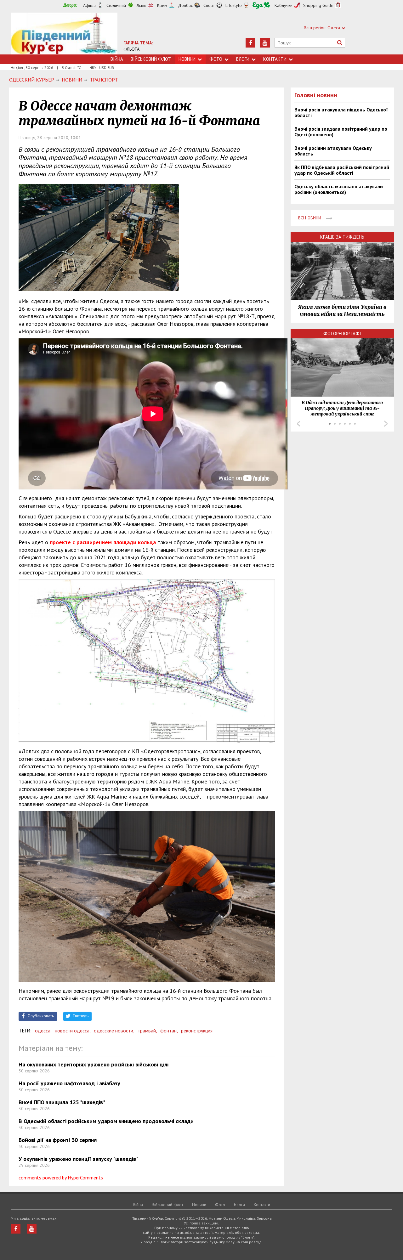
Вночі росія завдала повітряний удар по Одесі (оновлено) (340, 132)
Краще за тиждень (342, 237)
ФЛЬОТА (131, 49)
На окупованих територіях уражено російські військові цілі (93, 1064)
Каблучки (283, 5)
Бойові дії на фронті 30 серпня (58, 1140)
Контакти (275, 59)
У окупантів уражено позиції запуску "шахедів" (78, 1158)
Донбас (185, 5)
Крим (162, 5)
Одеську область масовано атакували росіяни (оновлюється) (338, 189)
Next (386, 424)
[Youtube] (265, 43)
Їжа (261, 5)
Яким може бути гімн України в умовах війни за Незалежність (342, 311)
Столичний (116, 5)
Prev (298, 424)
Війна (117, 59)
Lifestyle (233, 5)
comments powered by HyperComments (61, 1177)
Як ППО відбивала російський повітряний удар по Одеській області (341, 170)
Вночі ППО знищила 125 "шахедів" (62, 1102)
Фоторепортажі (342, 333)
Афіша (89, 5)
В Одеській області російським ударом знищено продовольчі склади (106, 1121)
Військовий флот (151, 59)
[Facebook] (250, 43)
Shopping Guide (318, 5)
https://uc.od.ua (64, 33)
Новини (187, 59)
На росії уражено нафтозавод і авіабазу (69, 1083)
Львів (141, 5)
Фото (215, 59)
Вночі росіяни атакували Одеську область (333, 151)
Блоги (242, 59)
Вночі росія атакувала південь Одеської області (341, 112)
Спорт (209, 5)
